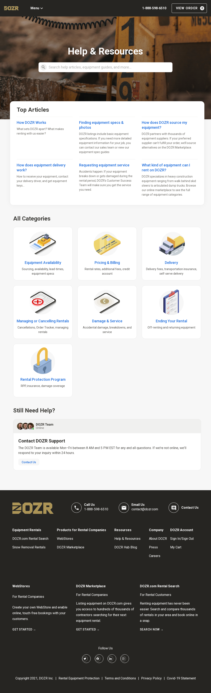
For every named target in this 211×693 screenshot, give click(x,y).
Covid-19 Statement (181, 678)
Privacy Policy (151, 678)
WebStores (65, 539)
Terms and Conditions (120, 678)
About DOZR (158, 539)
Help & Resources (127, 539)
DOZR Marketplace (70, 547)
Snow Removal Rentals (29, 547)
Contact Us (29, 462)
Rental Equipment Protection (79, 678)
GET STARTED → (24, 629)
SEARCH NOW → (152, 629)
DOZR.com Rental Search (30, 539)
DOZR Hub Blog (125, 547)
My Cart (175, 547)
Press (153, 547)
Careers (154, 556)
